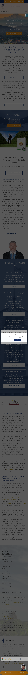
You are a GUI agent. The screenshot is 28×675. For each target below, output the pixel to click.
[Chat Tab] (14, 337)
